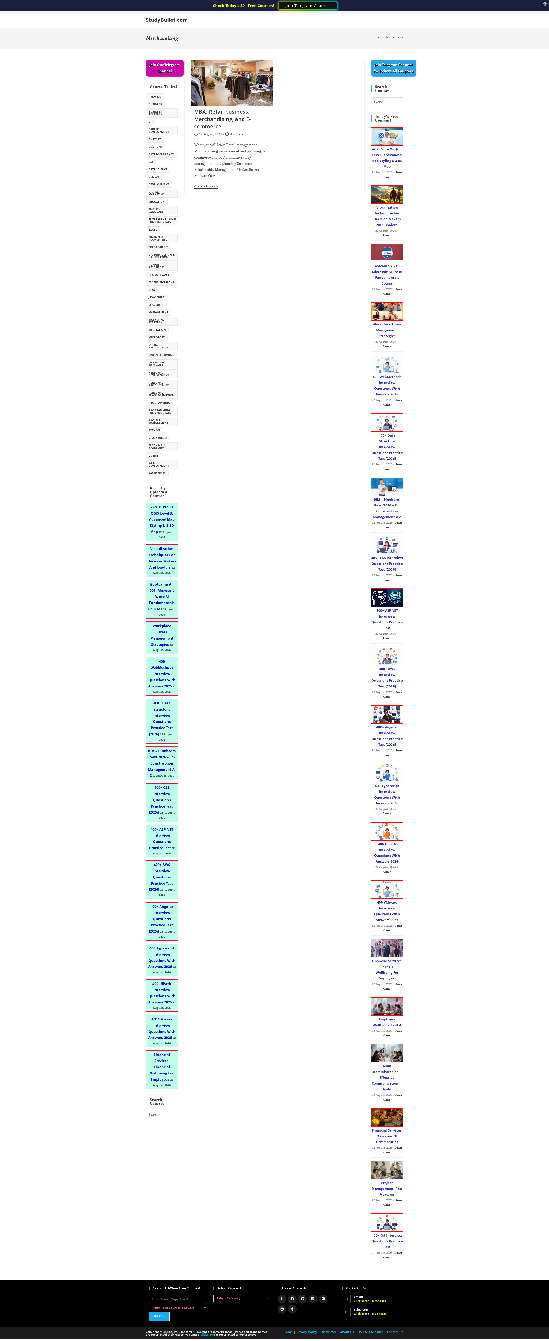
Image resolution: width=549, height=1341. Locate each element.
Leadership (157, 305)
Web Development (159, 464)
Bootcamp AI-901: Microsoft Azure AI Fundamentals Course (161, 596)
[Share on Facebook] (292, 1299)
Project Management (158, 422)
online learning (161, 355)
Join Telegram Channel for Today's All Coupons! (393, 67)
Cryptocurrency (161, 154)
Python (154, 430)
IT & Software (159, 275)
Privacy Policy (306, 1332)
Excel (153, 229)
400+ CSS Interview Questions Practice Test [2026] (161, 800)
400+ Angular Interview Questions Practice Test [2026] (161, 919)
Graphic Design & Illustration (162, 256)
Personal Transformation (162, 394)
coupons (156, 147)
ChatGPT (155, 139)
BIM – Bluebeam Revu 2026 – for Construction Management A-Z (162, 763)
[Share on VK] (323, 1299)
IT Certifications (161, 282)
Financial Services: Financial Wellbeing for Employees (162, 1067)
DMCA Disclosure (370, 1332)
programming (159, 403)
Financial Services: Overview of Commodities (387, 1136)
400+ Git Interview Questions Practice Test (387, 1241)
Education (157, 202)
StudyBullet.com (167, 19)
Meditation (157, 330)
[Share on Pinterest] (302, 1299)
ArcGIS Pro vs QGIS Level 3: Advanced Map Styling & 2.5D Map (162, 519)
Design (154, 177)
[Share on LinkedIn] (313, 1299)
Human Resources (157, 266)
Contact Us (395, 1332)
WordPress (157, 473)
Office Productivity (159, 346)
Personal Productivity (159, 384)
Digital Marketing (157, 193)
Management (158, 312)
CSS (151, 162)
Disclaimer (328, 1332)
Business (155, 104)
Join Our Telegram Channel (164, 67)
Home (288, 1332)
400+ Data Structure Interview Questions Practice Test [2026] (387, 447)
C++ (151, 122)
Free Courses (159, 247)
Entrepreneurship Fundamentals (162, 221)
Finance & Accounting (158, 238)
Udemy (153, 455)
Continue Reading (206, 187)
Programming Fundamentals (160, 411)
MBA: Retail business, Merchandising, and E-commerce (222, 119)
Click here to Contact (370, 1314)
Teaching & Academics (157, 447)
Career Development (159, 130)
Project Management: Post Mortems (387, 1188)
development (159, 184)
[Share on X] (282, 1299)
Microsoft (157, 337)
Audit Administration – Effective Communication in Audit (387, 1077)
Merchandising (393, 37)
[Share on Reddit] (282, 1309)
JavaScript (156, 297)
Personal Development (159, 374)
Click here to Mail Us (370, 1301)
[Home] (378, 37)
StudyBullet (158, 438)
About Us (347, 1332)
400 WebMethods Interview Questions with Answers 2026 (161, 674)
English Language (156, 211)
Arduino (155, 96)
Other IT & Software (156, 364)
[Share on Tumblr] (292, 1309)
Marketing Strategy (157, 321)
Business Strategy (155, 113)
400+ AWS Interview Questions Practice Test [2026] (161, 877)
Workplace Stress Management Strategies (387, 330)
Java (152, 290)
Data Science (158, 169)
